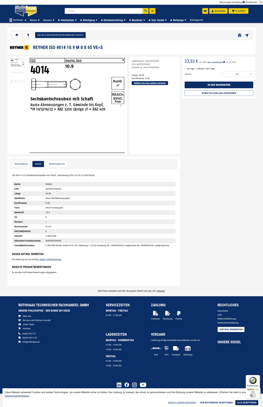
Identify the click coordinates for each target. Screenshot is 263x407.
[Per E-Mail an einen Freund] (247, 35)
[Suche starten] (145, 11)
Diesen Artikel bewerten (50, 259)
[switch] (253, 395)
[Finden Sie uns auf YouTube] (143, 385)
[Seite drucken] (239, 35)
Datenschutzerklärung (227, 322)
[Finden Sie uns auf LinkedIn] (119, 385)
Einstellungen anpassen (182, 402)
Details (38, 164)
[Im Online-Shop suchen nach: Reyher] (20, 47)
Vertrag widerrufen (231, 329)
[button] (17, 65)
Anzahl (188, 74)
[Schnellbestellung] (205, 11)
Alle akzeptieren (246, 402)
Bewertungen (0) (57, 164)
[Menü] (258, 377)
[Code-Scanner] (152, 11)
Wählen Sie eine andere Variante (150, 83)
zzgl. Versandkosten (215, 62)
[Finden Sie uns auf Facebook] (126, 385)
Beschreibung (21, 164)
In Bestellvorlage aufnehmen (219, 93)
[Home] (30, 11)
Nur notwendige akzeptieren (216, 402)
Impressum (222, 311)
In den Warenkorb (219, 85)
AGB (219, 315)
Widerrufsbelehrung (226, 319)
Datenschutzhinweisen (17, 396)
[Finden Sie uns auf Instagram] (134, 385)
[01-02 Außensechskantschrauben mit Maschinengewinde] (28, 35)
